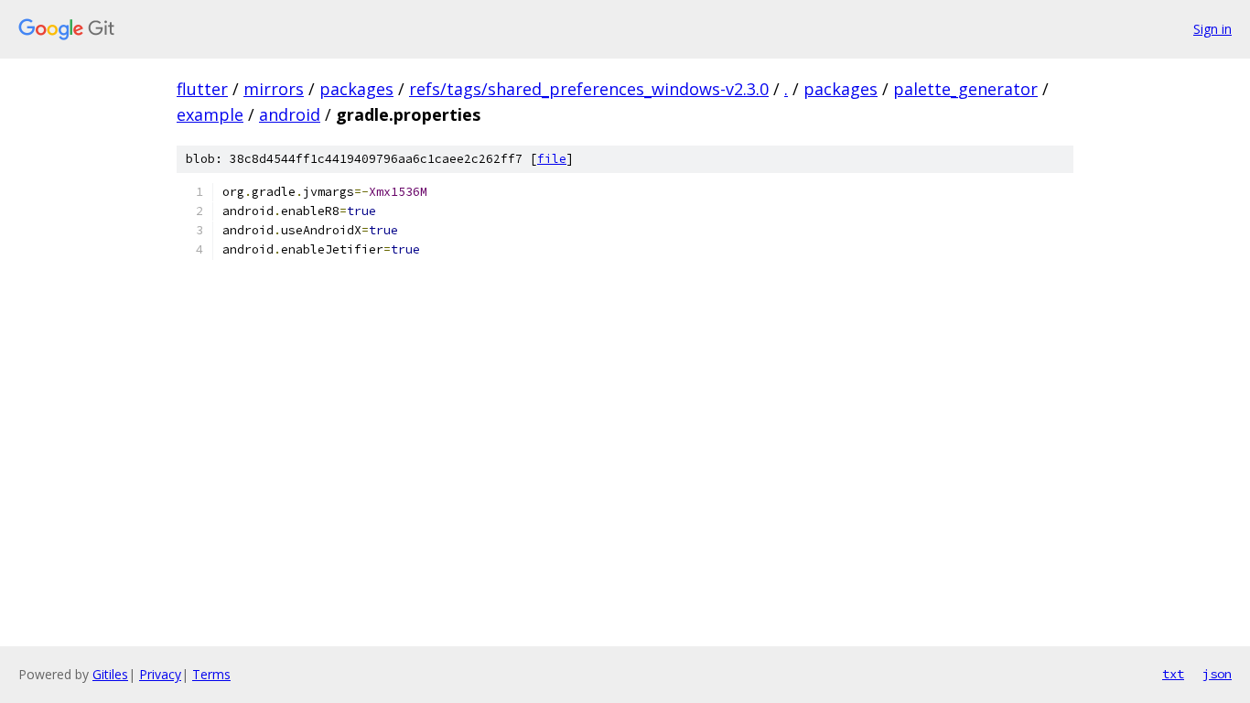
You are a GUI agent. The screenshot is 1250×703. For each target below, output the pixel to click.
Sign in (1212, 29)
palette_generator (965, 89)
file (551, 159)
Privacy (160, 674)
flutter (202, 89)
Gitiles (110, 674)
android (289, 114)
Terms (211, 674)
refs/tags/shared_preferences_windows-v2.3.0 (589, 89)
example (210, 114)
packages (356, 89)
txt (1173, 673)
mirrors (273, 89)
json (1217, 673)
